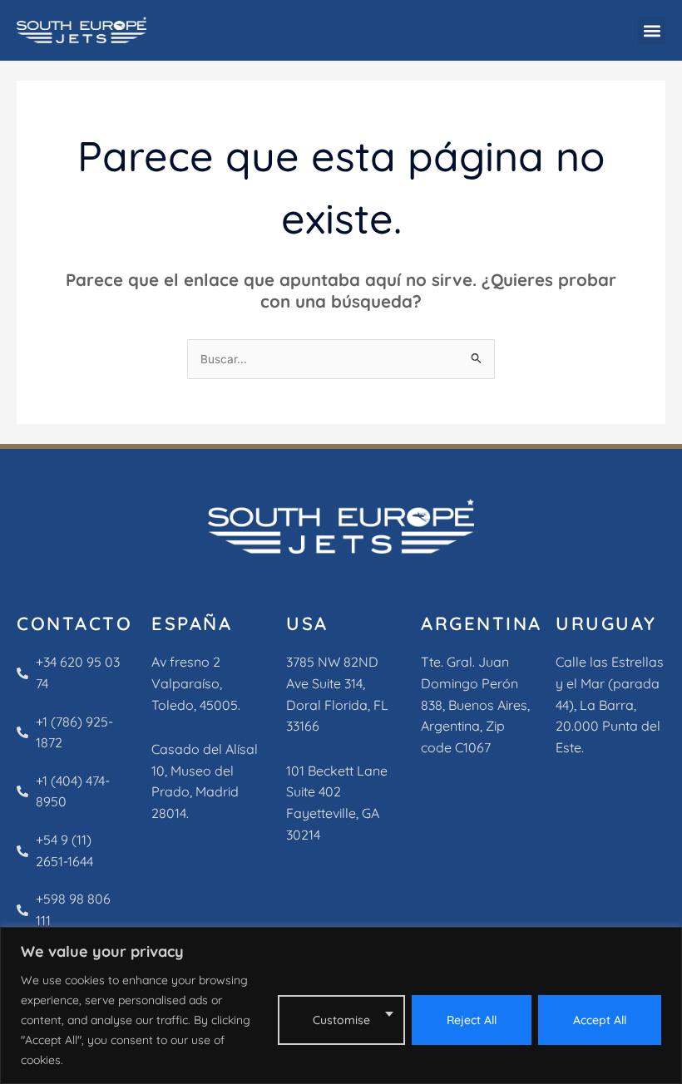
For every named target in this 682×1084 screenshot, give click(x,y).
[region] (341, 1005)
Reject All (472, 1020)
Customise (341, 1020)
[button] (651, 30)
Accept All (599, 1020)
